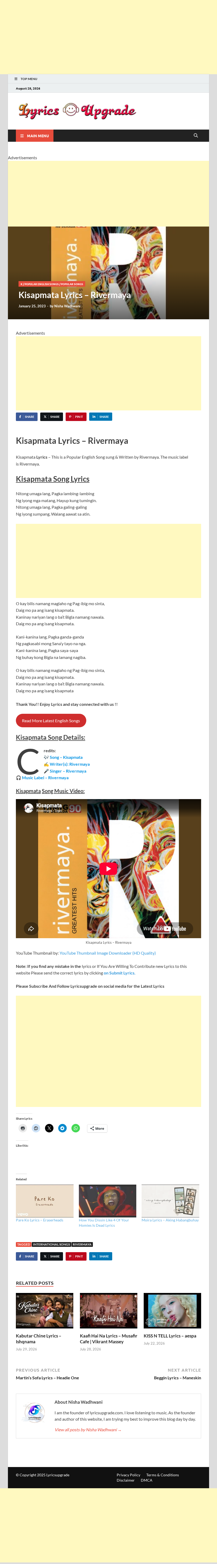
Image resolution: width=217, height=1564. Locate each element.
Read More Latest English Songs (51, 720)
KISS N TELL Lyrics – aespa (170, 1336)
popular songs (72, 284)
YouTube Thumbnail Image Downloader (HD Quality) (108, 952)
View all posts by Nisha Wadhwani (88, 1429)
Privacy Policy (128, 1475)
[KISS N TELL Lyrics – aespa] (172, 1312)
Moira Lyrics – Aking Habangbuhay (170, 1220)
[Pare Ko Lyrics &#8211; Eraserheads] (45, 1201)
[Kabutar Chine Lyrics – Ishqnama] (44, 1312)
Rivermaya (82, 1244)
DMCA (146, 1480)
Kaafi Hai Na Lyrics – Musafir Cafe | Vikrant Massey (108, 1338)
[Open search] (196, 136)
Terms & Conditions (162, 1475)
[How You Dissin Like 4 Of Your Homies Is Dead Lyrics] (108, 1201)
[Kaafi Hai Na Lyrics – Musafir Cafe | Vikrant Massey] (108, 1312)
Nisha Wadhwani (67, 306)
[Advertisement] (108, 37)
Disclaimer (126, 1480)
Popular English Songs (42, 284)
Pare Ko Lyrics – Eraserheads (39, 1220)
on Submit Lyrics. (119, 972)
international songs (51, 1244)
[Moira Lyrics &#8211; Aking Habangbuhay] (170, 1201)
